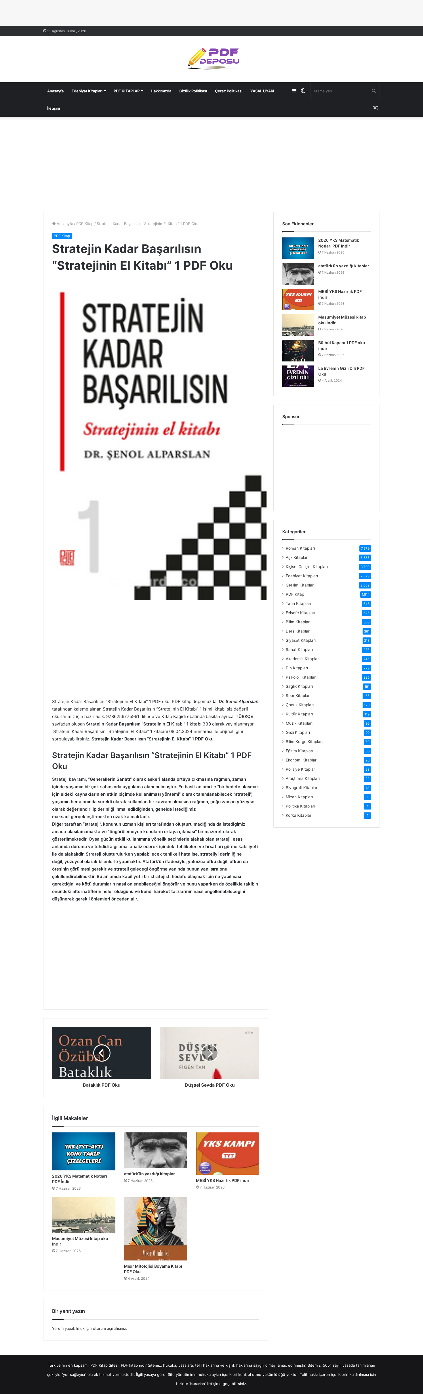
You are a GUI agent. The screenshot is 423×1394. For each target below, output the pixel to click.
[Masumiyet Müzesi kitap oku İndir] (83, 1215)
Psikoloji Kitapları (301, 677)
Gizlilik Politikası (193, 91)
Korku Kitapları (299, 815)
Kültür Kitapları (299, 714)
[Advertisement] (211, 163)
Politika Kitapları (300, 806)
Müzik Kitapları (299, 723)
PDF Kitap (85, 223)
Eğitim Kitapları (299, 751)
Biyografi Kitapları (302, 787)
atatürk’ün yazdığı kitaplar (149, 1173)
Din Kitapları (297, 668)
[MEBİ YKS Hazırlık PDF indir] (227, 1153)
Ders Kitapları (298, 631)
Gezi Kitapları (298, 732)
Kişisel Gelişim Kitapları (307, 566)
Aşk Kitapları (297, 557)
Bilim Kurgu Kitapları (304, 741)
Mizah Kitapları (299, 797)
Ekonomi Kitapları (301, 760)
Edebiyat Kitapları (87, 91)
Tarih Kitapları (298, 603)
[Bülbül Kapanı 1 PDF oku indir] (298, 350)
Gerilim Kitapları (300, 585)
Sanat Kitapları (299, 649)
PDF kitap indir (134, 1365)
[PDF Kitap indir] (211, 59)
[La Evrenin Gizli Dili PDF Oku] (298, 376)
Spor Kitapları (298, 695)
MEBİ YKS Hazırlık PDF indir (222, 1180)
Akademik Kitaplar (302, 658)
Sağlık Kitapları (299, 686)
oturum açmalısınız (109, 1328)
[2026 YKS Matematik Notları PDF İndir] (83, 1151)
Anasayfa (55, 91)
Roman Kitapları (300, 548)
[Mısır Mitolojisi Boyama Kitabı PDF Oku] (155, 1228)
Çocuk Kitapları (300, 704)
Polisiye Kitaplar (300, 769)
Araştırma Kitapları (303, 778)
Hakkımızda (161, 91)
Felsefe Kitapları (300, 612)
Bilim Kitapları (298, 622)
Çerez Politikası (228, 91)
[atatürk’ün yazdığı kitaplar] (155, 1150)
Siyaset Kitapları (301, 640)
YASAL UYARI (262, 91)
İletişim (53, 108)
